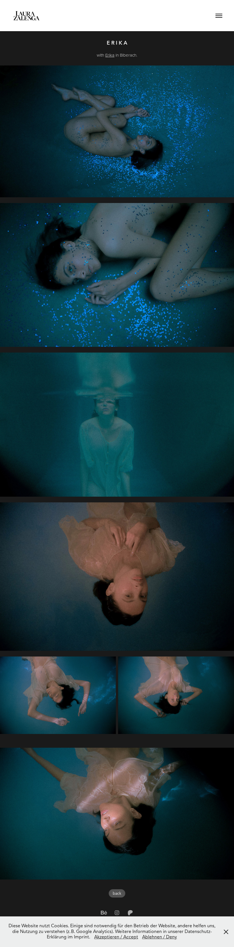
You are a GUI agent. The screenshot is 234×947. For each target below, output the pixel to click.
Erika (109, 55)
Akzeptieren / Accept (116, 937)
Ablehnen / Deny (159, 937)
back (117, 893)
